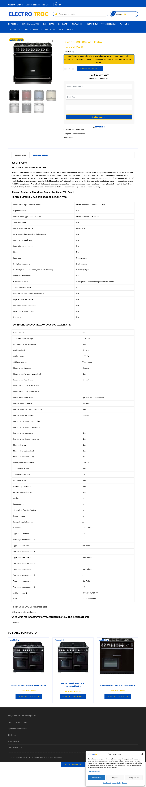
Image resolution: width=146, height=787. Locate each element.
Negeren (115, 777)
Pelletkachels (92, 24)
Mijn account (47, 5)
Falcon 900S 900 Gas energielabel (29, 607)
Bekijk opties (134, 777)
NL (56, 2)
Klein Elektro (48, 24)
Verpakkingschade (33, 5)
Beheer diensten (94, 771)
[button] (141, 754)
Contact (124, 783)
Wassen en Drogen (33, 30)
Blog (61, 30)
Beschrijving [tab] (20, 155)
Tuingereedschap (109, 24)
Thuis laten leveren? (15, 5)
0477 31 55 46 (100, 127)
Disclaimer (12, 735)
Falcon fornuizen (78, 134)
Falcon (70, 138)
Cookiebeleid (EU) (15, 748)
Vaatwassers (15, 30)
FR (60, 5)
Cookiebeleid (107, 783)
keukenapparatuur (30, 24)
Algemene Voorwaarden (17, 728)
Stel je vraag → (99, 117)
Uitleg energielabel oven (24, 612)
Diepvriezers (13, 24)
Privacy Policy (116, 783)
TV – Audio (124, 24)
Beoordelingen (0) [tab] (40, 155)
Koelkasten (63, 24)
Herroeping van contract (17, 722)
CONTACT (15, 622)
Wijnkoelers (50, 30)
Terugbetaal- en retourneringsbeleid (22, 716)
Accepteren (96, 777)
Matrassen (77, 24)
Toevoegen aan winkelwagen (89, 69)
